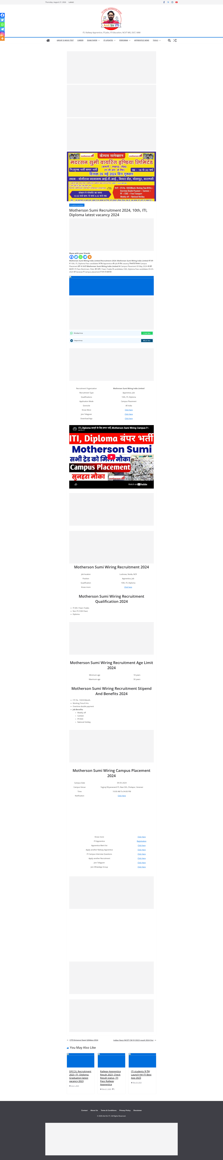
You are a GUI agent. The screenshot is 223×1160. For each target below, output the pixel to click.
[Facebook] (71, 257)
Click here (129, 410)
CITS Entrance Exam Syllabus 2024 (84, 1040)
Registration (141, 841)
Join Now (147, 333)
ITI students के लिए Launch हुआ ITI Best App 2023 (141, 1074)
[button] (98, 40)
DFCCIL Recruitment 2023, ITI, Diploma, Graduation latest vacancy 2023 (80, 1076)
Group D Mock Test (65, 40)
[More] (90, 257)
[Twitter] (76, 257)
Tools (155, 40)
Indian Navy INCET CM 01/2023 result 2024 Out (133, 1040)
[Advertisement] (111, 67)
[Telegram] (85, 257)
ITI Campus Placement (77, 205)
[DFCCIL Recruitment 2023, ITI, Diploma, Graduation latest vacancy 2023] (80, 1054)
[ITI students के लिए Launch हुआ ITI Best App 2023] (142, 1054)
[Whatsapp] (81, 257)
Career (80, 40)
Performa (123, 40)
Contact (84, 1110)
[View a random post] (175, 40)
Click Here (129, 414)
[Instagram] (2, 33)
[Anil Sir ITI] (48, 40)
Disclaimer (137, 1110)
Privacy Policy (125, 1110)
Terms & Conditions (108, 1110)
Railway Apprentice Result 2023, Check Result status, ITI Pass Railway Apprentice (110, 1078)
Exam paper (92, 40)
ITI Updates (108, 40)
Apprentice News (141, 40)
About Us (94, 1110)
